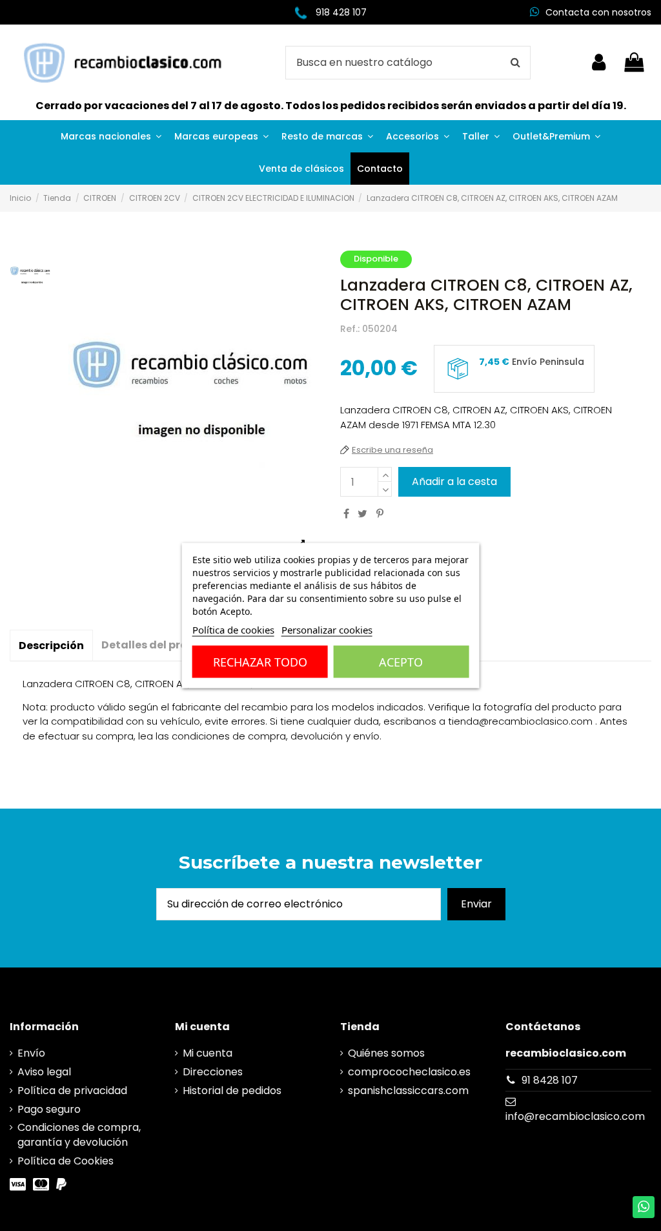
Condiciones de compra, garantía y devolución (79, 1135)
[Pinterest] (379, 513)
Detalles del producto (161, 644)
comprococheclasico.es (409, 1072)
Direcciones (213, 1072)
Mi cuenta (207, 1053)
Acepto (401, 662)
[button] (111, 136)
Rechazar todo (260, 662)
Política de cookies (233, 629)
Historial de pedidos (232, 1091)
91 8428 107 (550, 1080)
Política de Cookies (65, 1161)
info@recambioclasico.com (575, 1116)
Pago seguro (49, 1109)
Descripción (51, 645)
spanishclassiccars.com (408, 1091)
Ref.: (350, 329)
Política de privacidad (72, 1091)
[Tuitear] (362, 513)
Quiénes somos (386, 1053)
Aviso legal (44, 1072)
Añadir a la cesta (454, 481)
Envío (31, 1053)
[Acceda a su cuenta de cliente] (598, 62)
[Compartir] (346, 513)
